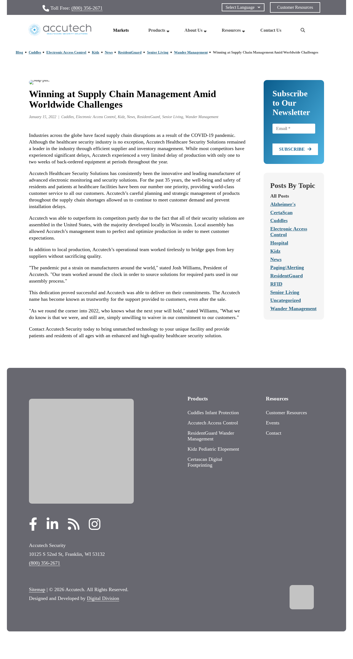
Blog (19, 52)
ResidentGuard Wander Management (211, 436)
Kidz (95, 52)
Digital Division (103, 598)
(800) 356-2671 (87, 8)
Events (272, 423)
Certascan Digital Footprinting (205, 462)
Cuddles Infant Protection (213, 412)
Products (156, 30)
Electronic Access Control (66, 52)
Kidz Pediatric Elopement (213, 449)
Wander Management (191, 52)
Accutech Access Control (213, 423)
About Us (193, 30)
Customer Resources (295, 7)
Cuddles (35, 52)
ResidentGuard (129, 52)
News (109, 52)
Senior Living (158, 52)
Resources (231, 30)
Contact (273, 433)
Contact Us (270, 30)
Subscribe (292, 149)
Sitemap (37, 589)
